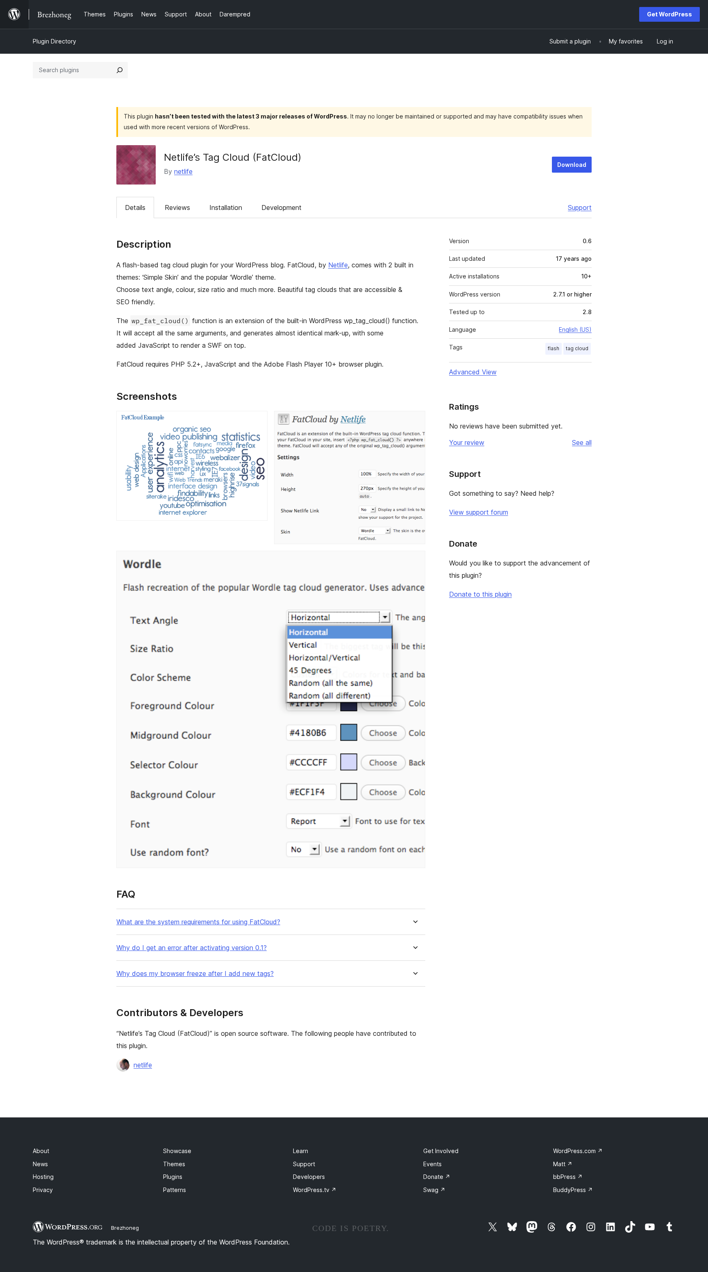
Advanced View (473, 372)
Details (135, 207)
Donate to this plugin (480, 594)
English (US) (575, 329)
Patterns (174, 1189)
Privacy (43, 1189)
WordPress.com (578, 1150)
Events (432, 1163)
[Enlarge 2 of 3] (414, 422)
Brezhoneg (125, 1227)
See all (582, 442)
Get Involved (440, 1150)
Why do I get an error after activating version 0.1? (191, 948)
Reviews (177, 207)
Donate (436, 1176)
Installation (225, 207)
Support (580, 207)
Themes (174, 1163)
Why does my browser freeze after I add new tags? (195, 974)
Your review (466, 442)
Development (281, 207)
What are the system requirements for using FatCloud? (198, 922)
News (40, 1163)
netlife (183, 171)
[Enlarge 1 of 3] (256, 422)
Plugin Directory (54, 41)
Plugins (172, 1176)
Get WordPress (669, 14)
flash (553, 348)
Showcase (177, 1150)
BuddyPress (573, 1189)
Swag (434, 1189)
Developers (309, 1176)
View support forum (478, 512)
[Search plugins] (119, 70)
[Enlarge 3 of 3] (414, 562)
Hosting (43, 1176)
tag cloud (577, 348)
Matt (562, 1163)
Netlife (338, 265)
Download (571, 164)
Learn (300, 1150)
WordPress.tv (314, 1189)
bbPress (568, 1176)
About (41, 1150)
